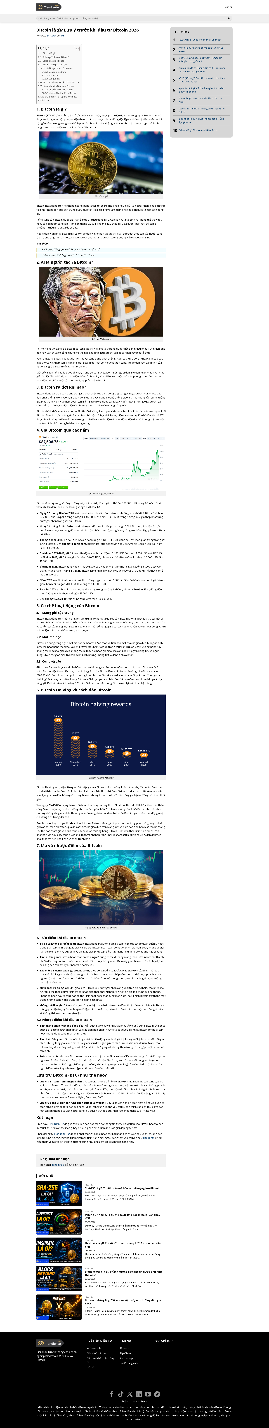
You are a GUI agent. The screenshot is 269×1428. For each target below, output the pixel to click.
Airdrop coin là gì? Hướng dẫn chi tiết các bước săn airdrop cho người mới (202, 69)
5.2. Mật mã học (52, 75)
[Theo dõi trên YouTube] (148, 1394)
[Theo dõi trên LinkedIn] (139, 1394)
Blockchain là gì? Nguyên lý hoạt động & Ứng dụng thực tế (201, 120)
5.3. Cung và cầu (52, 78)
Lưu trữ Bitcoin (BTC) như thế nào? (58, 96)
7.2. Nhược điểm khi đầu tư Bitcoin (60, 93)
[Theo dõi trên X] (130, 1394)
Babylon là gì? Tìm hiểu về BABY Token (198, 130)
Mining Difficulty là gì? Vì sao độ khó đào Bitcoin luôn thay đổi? (122, 1216)
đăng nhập (57, 1164)
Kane (63, 36)
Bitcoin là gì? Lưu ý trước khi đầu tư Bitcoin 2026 (200, 100)
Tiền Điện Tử (56, 1124)
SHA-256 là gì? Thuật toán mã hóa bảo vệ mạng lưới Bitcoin (122, 1188)
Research (148, 1138)
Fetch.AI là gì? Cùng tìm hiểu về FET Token (200, 39)
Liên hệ (228, 6)
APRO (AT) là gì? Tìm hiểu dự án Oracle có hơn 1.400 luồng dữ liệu (202, 80)
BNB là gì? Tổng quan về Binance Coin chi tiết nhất (71, 249)
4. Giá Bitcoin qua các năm (53, 64)
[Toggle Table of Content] (75, 48)
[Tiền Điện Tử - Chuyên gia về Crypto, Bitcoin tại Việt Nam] (49, 7)
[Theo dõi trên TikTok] (121, 1394)
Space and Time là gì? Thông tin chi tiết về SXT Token (202, 110)
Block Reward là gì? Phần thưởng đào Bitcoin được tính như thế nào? (123, 1273)
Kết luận (44, 100)
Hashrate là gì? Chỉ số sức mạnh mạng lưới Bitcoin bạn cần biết (123, 1245)
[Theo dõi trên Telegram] (157, 1394)
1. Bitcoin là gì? (48, 53)
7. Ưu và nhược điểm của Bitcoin (57, 86)
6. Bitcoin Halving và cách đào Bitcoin (59, 82)
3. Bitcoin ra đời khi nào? (53, 60)
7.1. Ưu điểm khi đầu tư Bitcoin (59, 89)
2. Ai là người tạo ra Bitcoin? (54, 57)
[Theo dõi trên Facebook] (112, 1394)
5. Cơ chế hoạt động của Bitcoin (56, 68)
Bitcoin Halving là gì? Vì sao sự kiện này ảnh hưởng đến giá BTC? (123, 1301)
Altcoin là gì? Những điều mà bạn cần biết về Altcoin (201, 49)
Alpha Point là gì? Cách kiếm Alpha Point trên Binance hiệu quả (201, 90)
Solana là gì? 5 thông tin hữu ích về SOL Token (68, 255)
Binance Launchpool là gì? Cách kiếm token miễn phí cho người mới (200, 59)
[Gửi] (229, 18)
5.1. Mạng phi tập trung (55, 71)
